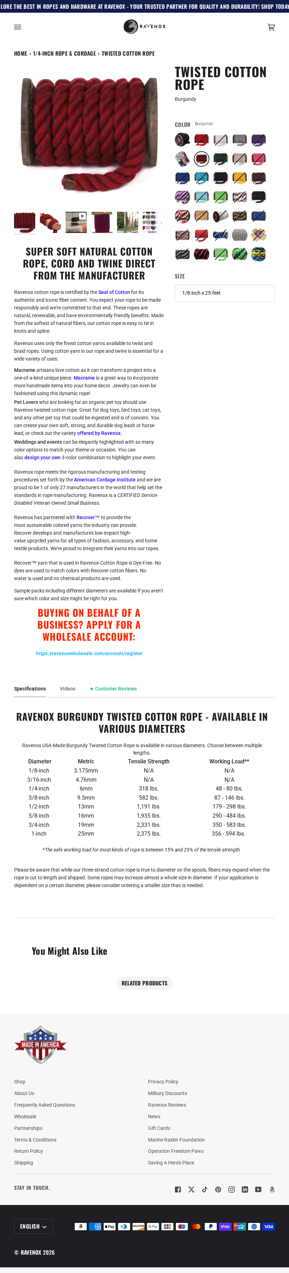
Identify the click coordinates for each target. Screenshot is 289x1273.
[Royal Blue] (184, 179)
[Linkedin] (245, 1189)
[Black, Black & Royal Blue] (222, 236)
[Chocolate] (260, 179)
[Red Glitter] (203, 236)
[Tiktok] (205, 1189)
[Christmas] (184, 217)
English (30, 1226)
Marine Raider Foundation (176, 1140)
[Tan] (241, 160)
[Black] (184, 141)
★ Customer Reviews (113, 688)
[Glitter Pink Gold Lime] (203, 217)
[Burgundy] (203, 160)
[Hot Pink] (260, 160)
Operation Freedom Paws (176, 1151)
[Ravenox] (40, 1044)
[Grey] (241, 141)
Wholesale (25, 1116)
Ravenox (31, 1252)
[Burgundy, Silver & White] (184, 236)
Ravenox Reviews (167, 1105)
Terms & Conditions (35, 1140)
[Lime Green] (222, 198)
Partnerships (28, 1128)
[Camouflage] (241, 217)
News (154, 1116)
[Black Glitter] (260, 198)
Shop (19, 1081)
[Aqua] (203, 198)
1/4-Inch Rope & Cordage (64, 53)
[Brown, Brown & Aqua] (184, 255)
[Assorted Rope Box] (260, 236)
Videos (67, 688)
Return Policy (28, 1151)
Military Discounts (167, 1093)
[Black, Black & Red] (203, 255)
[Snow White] (222, 141)
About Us (24, 1093)
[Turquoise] (203, 179)
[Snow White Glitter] (222, 217)
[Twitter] (191, 1189)
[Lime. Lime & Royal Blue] (241, 255)
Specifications (30, 688)
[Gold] (241, 179)
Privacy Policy (163, 1081)
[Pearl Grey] (241, 236)
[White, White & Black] (241, 198)
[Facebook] (178, 1189)
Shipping (23, 1163)
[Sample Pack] (184, 160)
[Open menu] (24, 27)
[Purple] (260, 141)
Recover (85, 517)
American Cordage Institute (105, 479)
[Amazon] (272, 1189)
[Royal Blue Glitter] (260, 217)
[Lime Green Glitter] (222, 255)
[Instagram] (231, 1189)
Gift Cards (159, 1128)
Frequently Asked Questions (44, 1105)
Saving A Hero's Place (171, 1163)
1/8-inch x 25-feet (201, 293)
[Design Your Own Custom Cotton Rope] (258, 255)
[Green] (222, 160)
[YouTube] (258, 1189)
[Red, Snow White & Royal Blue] (184, 198)
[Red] (203, 141)
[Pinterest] (218, 1189)
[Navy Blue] (222, 179)
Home (20, 53)
